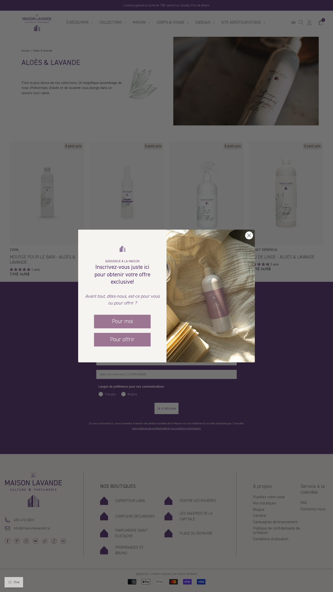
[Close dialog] (249, 235)
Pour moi (122, 321)
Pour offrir (122, 339)
